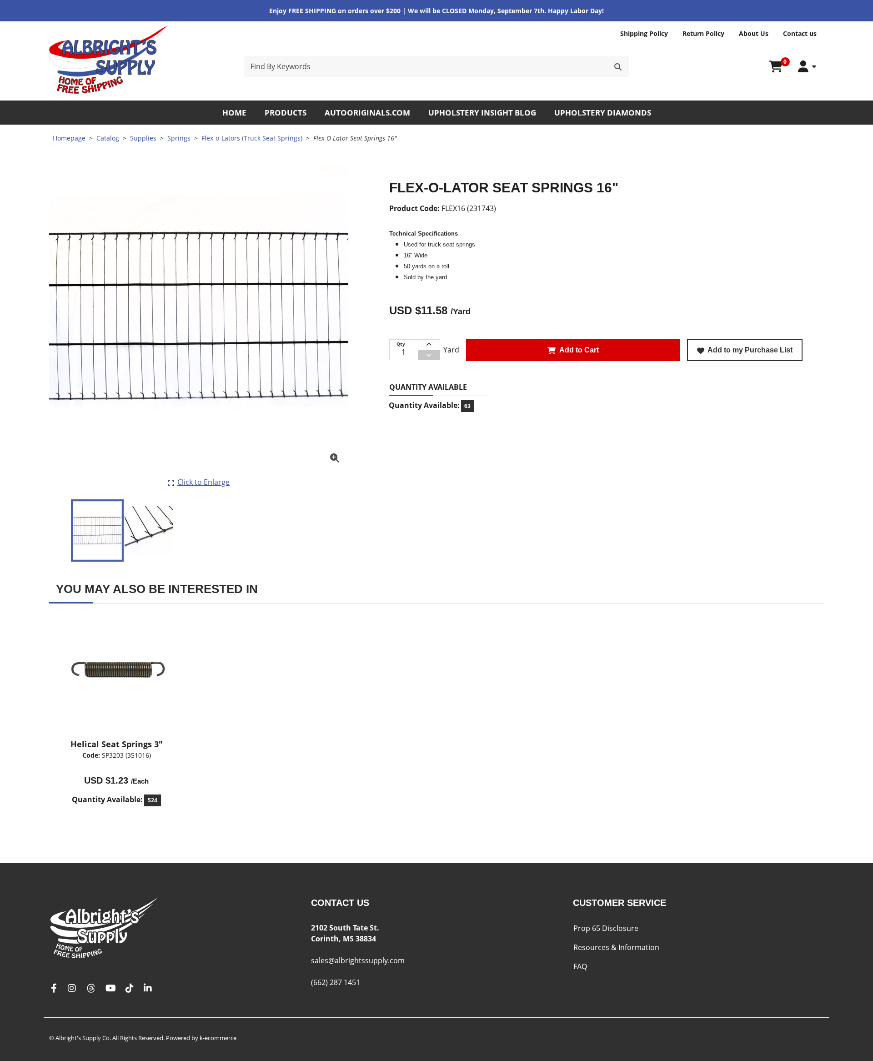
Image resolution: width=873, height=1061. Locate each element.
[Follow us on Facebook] (53, 988)
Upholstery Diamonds (602, 112)
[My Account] (807, 66)
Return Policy (703, 33)
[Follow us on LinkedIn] (147, 988)
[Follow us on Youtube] (110, 988)
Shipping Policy (644, 33)
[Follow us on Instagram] (71, 988)
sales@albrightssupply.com (358, 960)
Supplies (143, 138)
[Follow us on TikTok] (129, 988)
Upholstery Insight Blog (482, 112)
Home (234, 112)
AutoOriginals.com (367, 112)
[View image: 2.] (148, 530)
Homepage (69, 138)
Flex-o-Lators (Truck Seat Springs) (251, 138)
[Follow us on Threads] (90, 988)
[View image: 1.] (97, 530)
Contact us (800, 33)
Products (285, 112)
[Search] (618, 66)
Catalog (107, 138)
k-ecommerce (218, 1038)
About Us (753, 33)
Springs (179, 138)
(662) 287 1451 (335, 982)
